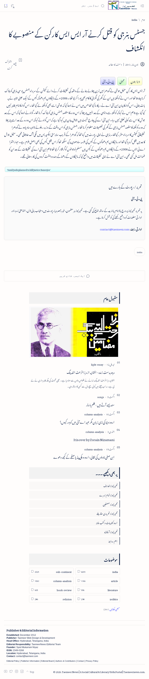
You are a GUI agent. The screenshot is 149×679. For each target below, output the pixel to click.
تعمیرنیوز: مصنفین (110, 504)
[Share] (10, 64)
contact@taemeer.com (114, 228)
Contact (80, 661)
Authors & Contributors (65, 661)
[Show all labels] (112, 608)
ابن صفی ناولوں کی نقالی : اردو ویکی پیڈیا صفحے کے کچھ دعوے (83, 456)
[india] (139, 251)
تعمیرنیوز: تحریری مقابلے (107, 513)
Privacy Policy (92, 661)
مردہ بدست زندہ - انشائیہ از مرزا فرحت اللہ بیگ (90, 372)
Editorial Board (47, 661)
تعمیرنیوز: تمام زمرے (108, 494)
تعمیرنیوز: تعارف (110, 485)
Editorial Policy (13, 661)
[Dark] (12, 6)
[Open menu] (142, 6)
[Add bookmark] (20, 60)
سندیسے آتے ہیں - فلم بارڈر (100, 404)
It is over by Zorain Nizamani (94, 439)
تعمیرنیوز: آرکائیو (110, 531)
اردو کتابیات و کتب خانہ (106, 522)
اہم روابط (112, 541)
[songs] (100, 396)
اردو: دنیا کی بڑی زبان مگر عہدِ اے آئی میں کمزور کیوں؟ (87, 421)
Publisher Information (30, 661)
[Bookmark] (6, 6)
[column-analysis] (93, 414)
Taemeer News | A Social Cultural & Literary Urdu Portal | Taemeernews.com (103, 671)
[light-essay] (97, 364)
